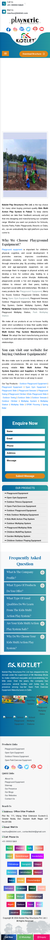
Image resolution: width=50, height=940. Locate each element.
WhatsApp (26, 937)
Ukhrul (32, 888)
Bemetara (12, 872)
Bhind (37, 912)
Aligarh (11, 904)
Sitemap (8, 785)
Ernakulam (21, 888)
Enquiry (42, 937)
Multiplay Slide (17, 404)
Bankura (20, 904)
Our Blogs (9, 792)
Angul (39, 904)
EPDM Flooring (33, 404)
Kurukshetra (37, 856)
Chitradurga (13, 864)
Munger (20, 896)
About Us (9, 778)
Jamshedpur (25, 872)
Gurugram (26, 864)
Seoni (30, 904)
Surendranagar (22, 856)
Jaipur (9, 856)
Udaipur (38, 864)
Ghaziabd (20, 848)
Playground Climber (17, 394)
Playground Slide (9, 390)
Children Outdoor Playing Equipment (23, 540)
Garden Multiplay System (18, 536)
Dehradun (9, 888)
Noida (9, 848)
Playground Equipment (12, 387)
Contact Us (10, 799)
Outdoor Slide (24, 397)
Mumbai (38, 848)
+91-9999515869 (15, 5)
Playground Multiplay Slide (19, 527)
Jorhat (10, 896)
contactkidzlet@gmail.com (34, 831)
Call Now (9, 937)
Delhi (30, 848)
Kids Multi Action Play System (20, 519)
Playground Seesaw (27, 390)
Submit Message (25, 476)
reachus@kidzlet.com (17, 13)
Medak (21, 880)
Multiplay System (29, 401)
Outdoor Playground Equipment (33, 383)
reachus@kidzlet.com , (12, 831)
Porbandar (26, 912)
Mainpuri (38, 872)
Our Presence (11, 789)
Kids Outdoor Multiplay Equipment (22, 515)
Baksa (11, 880)
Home (8, 105)
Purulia (42, 888)
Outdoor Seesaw (39, 397)
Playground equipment (12, 249)
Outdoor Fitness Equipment (19, 502)
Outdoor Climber (9, 401)
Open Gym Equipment (36, 387)
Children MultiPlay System (18, 532)
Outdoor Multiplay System (18, 523)
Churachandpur (34, 880)
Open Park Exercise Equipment (21, 506)
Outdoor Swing (9, 397)
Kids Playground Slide (37, 394)
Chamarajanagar (34, 896)
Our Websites (11, 795)
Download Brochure (32, 54)
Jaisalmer (14, 912)
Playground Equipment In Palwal (28, 105)
